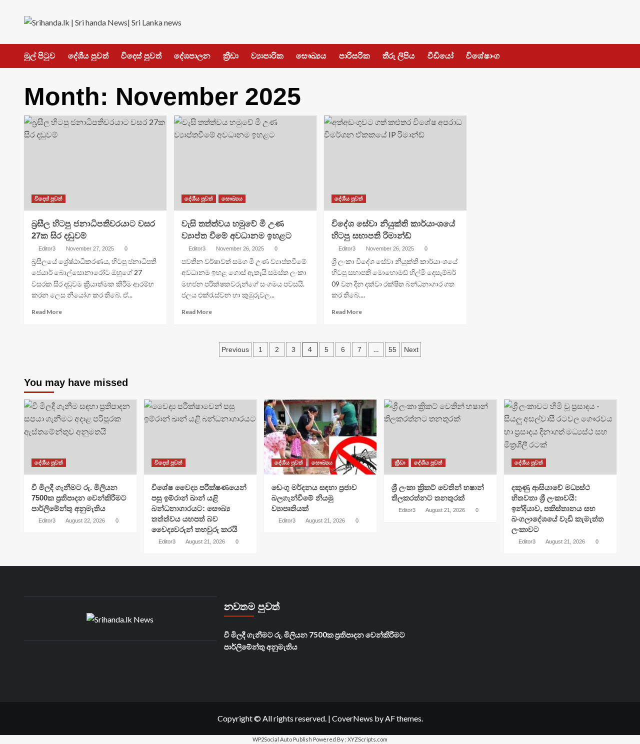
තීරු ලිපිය (398, 56)
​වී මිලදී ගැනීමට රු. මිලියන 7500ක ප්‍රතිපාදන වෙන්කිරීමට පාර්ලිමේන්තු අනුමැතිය (79, 497)
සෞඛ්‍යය (311, 56)
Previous (235, 350)
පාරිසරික (354, 56)
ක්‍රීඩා (230, 56)
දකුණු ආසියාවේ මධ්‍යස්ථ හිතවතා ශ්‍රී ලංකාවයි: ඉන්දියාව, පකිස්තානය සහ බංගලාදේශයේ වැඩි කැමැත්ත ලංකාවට (558, 508)
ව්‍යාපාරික (267, 56)
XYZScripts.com (368, 739)
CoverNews (352, 718)
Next (411, 350)
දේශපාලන (192, 56)
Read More (47, 312)
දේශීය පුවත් (88, 56)
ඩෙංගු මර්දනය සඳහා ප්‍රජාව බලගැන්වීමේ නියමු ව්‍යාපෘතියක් (314, 497)
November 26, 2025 (240, 249)
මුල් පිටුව (40, 56)
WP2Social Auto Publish (282, 739)
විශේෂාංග (483, 56)
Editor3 (47, 249)
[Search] (610, 56)
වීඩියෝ (441, 56)
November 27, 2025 (90, 249)
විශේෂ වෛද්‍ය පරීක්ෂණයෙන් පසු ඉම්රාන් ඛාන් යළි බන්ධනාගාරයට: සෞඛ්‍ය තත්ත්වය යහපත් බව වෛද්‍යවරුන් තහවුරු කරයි (199, 508)
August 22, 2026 (85, 521)
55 (392, 350)
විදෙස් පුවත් (141, 56)
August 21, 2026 (205, 541)
